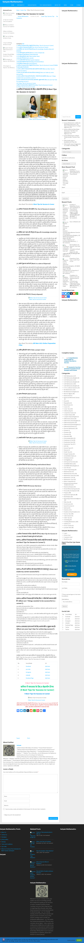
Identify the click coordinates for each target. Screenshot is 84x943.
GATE (65, 446)
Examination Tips (68, 444)
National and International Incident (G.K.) (70, 484)
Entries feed (67, 535)
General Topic (67, 448)
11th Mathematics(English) (71, 382)
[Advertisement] (37, 31)
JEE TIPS (66, 467)
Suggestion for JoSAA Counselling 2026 (72, 144)
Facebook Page (30, 678)
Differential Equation (69, 422)
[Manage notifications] (3, 939)
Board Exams (67, 405)
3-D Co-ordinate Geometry (71, 388)
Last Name (64, 588)
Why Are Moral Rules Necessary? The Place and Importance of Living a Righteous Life (72, 125)
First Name (64, 582)
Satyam (19, 745)
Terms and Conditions (7, 844)
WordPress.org (68, 539)
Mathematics (20, 5)
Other (71, 5)
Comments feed (68, 537)
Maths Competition (69, 481)
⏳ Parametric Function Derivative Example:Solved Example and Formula (72, 368)
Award (65, 401)
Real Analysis (67, 496)
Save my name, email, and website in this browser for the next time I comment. (25, 809)
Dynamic (66, 430)
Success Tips (51, 16)
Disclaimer (4, 837)
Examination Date (68, 442)
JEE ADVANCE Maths (69, 456)
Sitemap (78, 5)
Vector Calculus (68, 525)
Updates (66, 523)
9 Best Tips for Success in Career (37, 119)
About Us (3, 832)
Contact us (4, 834)
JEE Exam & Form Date (69, 462)
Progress (66, 492)
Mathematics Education (70, 475)
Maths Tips (58, 5)
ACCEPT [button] (79, 940)
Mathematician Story (69, 473)
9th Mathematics (68, 389)
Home (12, 5)
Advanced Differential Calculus (71, 397)
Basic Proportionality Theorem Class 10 (72, 137)
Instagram (28, 672)
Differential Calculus (69, 418)
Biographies (67, 403)
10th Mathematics (68, 376)
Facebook (28, 666)
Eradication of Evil (68, 440)
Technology (67, 519)
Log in (65, 533)
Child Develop (67, 411)
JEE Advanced (67, 458)
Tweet (18, 738)
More (65, 5)
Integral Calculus (68, 454)
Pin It (28, 738)
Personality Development (70, 491)
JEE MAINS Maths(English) (70, 466)
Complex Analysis (68, 415)
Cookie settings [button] (71, 940)
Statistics (66, 510)
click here (47, 666)
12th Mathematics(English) (71, 386)
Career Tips (23, 10)
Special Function (68, 506)
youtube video (67, 527)
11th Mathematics (68, 380)
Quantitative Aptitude (69, 494)
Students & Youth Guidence (71, 512)
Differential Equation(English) (71, 424)
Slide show (66, 502)
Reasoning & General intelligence (72, 498)
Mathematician (68, 471)
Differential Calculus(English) (71, 420)
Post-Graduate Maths (46, 5)
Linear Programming (69, 469)
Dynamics (66, 432)
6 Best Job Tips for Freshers (43, 841)
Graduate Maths (32, 5)
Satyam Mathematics (13, 2)
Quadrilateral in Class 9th (70, 142)
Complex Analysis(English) (70, 416)
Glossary (66, 450)
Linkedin (28, 675)
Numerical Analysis (68, 487)
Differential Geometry (69, 426)
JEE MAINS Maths (68, 464)
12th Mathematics (68, 384)
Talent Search (67, 516)
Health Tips (67, 452)
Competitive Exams (69, 413)
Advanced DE (67, 395)
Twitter (67, 627)
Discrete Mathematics (69, 428)
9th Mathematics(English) (70, 391)
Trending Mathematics (69, 521)
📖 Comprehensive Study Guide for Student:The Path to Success (71, 360)
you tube (28, 669)
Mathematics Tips (68, 479)
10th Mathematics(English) (71, 378)
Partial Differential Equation (71, 489)
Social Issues (67, 504)
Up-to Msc (4, 846)
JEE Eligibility (67, 460)
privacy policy (4, 839)
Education (66, 436)
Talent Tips (67, 518)
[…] (75, 216)
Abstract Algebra (68, 393)
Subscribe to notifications (68, 158)
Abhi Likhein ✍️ (71, 574)
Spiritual (66, 508)
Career (65, 407)
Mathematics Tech (68, 477)
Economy (66, 434)
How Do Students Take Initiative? (44, 851)
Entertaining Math (68, 438)
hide (23, 43)
